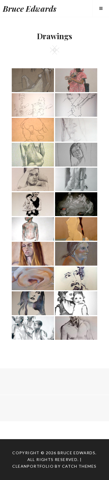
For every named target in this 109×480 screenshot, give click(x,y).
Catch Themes (79, 466)
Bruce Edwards (29, 8)
